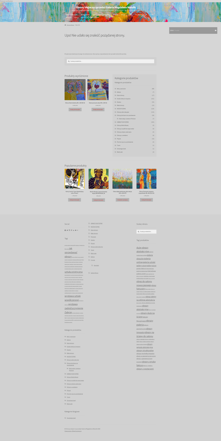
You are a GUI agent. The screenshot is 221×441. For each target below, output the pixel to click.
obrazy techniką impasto (145, 354)
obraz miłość (148, 289)
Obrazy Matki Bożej (122, 125)
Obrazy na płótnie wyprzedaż (125, 129)
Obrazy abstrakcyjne (141, 15)
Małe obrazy (106, 15)
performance (67, 264)
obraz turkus (139, 303)
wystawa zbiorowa (75, 313)
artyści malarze (67, 245)
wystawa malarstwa (79, 284)
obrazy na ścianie (79, 262)
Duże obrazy (96, 15)
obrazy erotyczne (72, 262)
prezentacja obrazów (78, 266)
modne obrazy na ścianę (142, 278)
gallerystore (151, 265)
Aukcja (76, 17)
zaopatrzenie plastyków (78, 320)
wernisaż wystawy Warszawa (70, 281)
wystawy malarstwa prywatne (73, 317)
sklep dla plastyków (78, 268)
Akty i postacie (121, 89)
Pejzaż (130, 15)
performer (72, 264)
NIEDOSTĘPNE (85, 15)
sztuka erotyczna (74, 271)
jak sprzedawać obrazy (71, 252)
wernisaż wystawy (74, 277)
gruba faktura (141, 268)
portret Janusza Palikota (69, 266)
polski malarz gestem (78, 264)
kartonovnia (70, 259)
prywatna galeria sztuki (69, 268)
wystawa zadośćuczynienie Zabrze (74, 308)
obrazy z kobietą (148, 365)
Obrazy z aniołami (122, 135)
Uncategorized (121, 149)
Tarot (151, 15)
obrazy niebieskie (140, 339)
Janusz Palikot (75, 257)
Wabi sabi (69, 17)
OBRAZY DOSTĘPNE (72, 15)
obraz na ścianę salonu (148, 294)
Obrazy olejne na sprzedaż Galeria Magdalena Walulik (106, 7)
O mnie (83, 17)
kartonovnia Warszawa (77, 259)
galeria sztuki (149, 262)
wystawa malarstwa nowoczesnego (71, 286)
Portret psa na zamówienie (125, 142)
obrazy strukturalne (145, 350)
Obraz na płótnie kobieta (145, 291)
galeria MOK (73, 245)
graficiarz (77, 245)
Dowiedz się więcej (122, 200)
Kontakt (96, 265)
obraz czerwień (152, 278)
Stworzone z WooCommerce (73, 431)
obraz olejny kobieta (140, 297)
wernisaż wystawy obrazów (78, 279)
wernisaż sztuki (68, 277)
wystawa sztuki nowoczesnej (77, 293)
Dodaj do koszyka (75, 109)
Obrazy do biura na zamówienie (126, 115)
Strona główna (70, 25)
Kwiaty (123, 15)
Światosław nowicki (68, 322)
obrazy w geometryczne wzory (146, 356)
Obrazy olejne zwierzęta (124, 132)
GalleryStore (94, 17)
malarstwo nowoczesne (149, 276)
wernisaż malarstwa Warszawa (77, 275)
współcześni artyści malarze (70, 284)
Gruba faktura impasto (123, 99)
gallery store (141, 265)
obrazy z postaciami (145, 368)
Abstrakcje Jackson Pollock (127, 119)
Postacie (115, 15)
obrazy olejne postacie (144, 341)
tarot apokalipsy (68, 275)
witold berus (78, 281)
